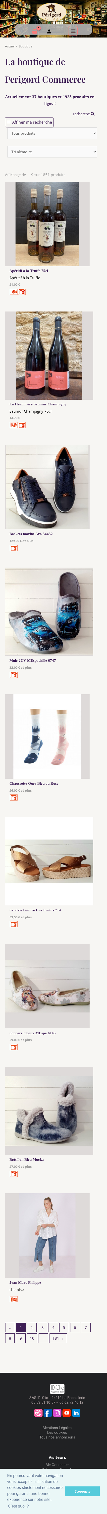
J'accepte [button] (82, 1491)
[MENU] (73, 31)
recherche (82, 113)
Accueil (10, 46)
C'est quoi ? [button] (18, 1506)
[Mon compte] (49, 32)
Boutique (25, 46)
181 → (58, 1338)
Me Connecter (57, 1465)
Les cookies (57, 1432)
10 (32, 1338)
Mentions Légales (57, 1428)
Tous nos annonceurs (57, 1437)
